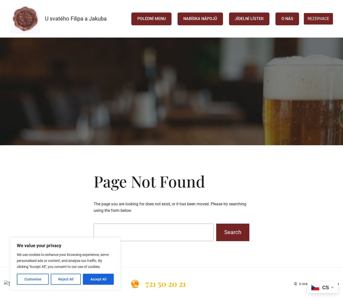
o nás (287, 18)
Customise (32, 279)
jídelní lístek (249, 18)
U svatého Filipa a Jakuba (76, 18)
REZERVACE (318, 18)
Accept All (98, 279)
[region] (65, 263)
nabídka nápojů (200, 18)
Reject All (66, 279)
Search (232, 232)
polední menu (151, 18)
